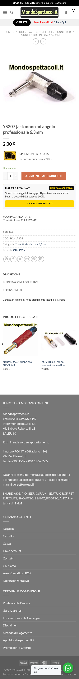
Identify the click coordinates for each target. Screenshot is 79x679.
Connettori (63, 31)
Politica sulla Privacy (16, 603)
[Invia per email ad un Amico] (27, 259)
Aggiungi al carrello (44, 176)
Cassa (7, 543)
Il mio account (12, 551)
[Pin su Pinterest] (34, 259)
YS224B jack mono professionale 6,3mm (53, 363)
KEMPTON (19, 250)
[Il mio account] (66, 12)
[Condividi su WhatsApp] (6, 259)
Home (8, 31)
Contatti (8, 558)
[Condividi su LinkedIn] (41, 259)
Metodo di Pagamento (17, 633)
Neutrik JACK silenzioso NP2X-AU (17, 363)
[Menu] (5, 12)
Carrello (8, 536)
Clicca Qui (60, 22)
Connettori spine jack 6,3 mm (40, 34)
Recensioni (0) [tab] (12, 290)
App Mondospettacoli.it (18, 640)
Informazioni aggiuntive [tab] (20, 282)
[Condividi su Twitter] (20, 259)
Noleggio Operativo (16, 580)
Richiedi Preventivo (39, 203)
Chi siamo (9, 566)
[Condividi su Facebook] (13, 259)
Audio (20, 31)
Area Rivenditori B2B (17, 573)
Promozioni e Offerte (17, 647)
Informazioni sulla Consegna (21, 618)
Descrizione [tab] (11, 274)
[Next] (76, 352)
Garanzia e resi (12, 610)
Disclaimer (10, 625)
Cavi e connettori (39, 31)
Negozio (8, 528)
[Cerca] (11, 12)
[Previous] (3, 352)
